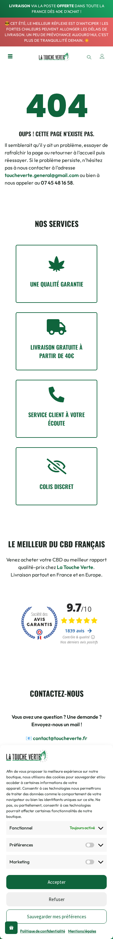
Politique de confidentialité (42, 931)
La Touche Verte (75, 567)
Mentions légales (82, 931)
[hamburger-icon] (10, 56)
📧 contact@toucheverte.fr (56, 738)
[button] (88, 56)
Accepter (57, 882)
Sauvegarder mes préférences (56, 917)
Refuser (57, 899)
